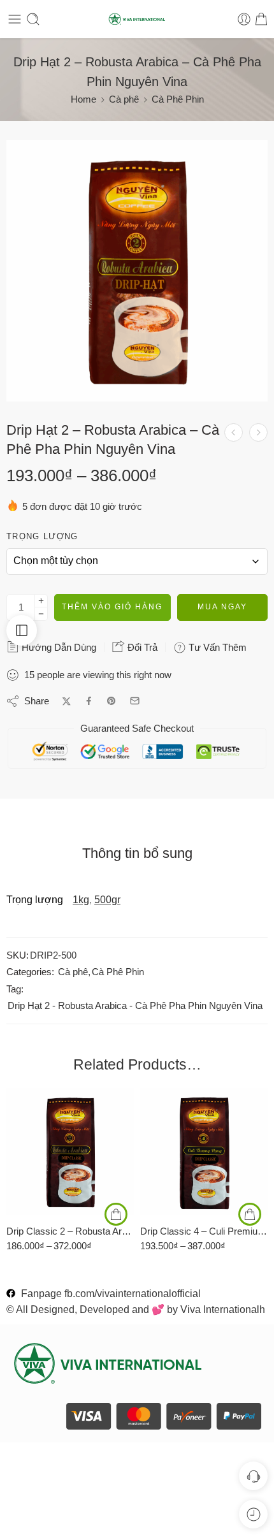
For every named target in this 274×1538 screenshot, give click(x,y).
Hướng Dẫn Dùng (57, 647)
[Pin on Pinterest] (111, 701)
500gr (107, 899)
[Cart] (261, 19)
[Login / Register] (244, 19)
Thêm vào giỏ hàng (112, 606)
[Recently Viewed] (253, 1514)
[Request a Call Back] (253, 1476)
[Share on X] (66, 701)
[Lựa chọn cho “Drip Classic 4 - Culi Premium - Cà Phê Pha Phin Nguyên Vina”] (249, 1214)
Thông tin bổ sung (137, 853)
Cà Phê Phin (178, 99)
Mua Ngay (222, 606)
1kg (81, 899)
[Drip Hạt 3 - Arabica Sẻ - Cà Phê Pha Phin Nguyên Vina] (258, 432)
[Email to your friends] (134, 700)
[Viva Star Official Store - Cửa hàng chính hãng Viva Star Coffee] (137, 19)
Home (83, 99)
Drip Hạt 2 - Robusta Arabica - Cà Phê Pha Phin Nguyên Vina (135, 1006)
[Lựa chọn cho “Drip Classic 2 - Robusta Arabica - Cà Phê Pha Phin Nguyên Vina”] (116, 1214)
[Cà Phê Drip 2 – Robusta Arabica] (137, 271)
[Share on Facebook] (89, 701)
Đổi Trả (141, 647)
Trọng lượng (42, 536)
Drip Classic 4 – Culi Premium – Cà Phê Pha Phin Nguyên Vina (204, 1231)
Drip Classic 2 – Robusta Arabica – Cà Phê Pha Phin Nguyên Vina (70, 1231)
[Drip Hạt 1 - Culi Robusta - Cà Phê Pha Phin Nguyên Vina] (233, 432)
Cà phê (124, 99)
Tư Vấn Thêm (216, 647)
